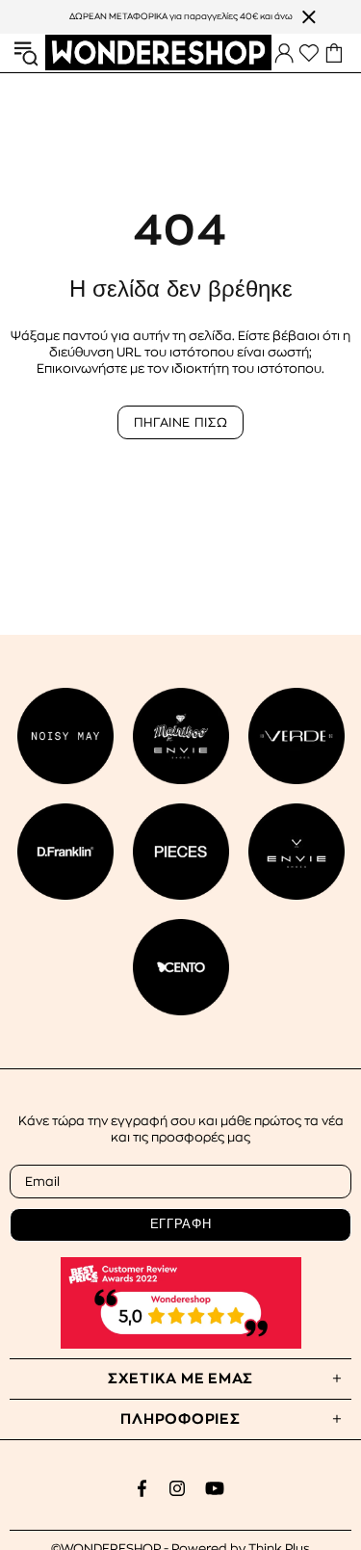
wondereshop (158, 52)
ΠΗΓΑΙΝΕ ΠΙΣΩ (181, 422)
